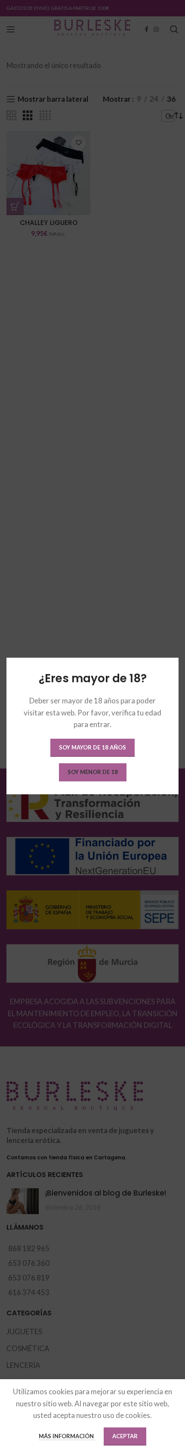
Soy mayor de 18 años (92, 747)
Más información (67, 1436)
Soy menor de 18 (93, 771)
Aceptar (125, 1436)
